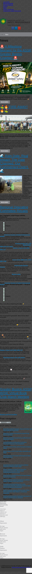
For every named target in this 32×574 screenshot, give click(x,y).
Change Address (8, 5)
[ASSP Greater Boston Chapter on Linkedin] (16, 28)
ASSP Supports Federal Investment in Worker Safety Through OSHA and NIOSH (16, 480)
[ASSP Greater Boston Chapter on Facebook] (12, 28)
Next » (8, 422)
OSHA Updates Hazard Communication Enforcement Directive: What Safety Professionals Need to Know (14, 471)
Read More (5, 102)
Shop (4, 8)
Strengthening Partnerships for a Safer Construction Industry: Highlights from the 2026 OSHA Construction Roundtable (16, 485)
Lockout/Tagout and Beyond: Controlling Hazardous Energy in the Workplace (15, 443)
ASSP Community (8, 9)
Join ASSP (6, 2)
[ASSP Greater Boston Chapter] (15, 25)
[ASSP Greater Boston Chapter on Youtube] (19, 28)
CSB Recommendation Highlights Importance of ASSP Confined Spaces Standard (17, 496)
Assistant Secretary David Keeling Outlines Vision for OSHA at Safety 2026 (15, 465)
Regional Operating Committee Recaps (14, 209)
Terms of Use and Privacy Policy (21, 567)
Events (5, 6)
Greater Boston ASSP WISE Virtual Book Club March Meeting (16, 393)
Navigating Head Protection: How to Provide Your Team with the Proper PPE (17, 429)
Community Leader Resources (12, 11)
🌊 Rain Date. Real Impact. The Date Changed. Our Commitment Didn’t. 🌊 (14, 163)
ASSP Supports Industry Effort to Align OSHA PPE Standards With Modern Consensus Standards (16, 491)
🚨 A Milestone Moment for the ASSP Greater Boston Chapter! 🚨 (15, 52)
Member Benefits (8, 3)
